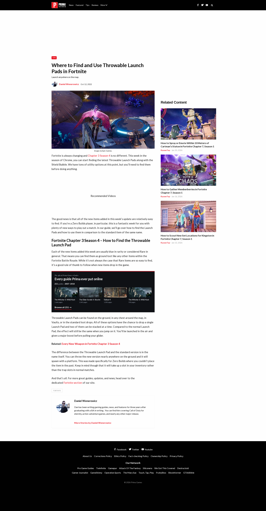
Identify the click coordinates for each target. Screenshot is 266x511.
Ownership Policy (159, 456)
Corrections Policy (103, 456)
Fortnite (57, 390)
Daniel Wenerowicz (69, 84)
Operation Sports (112, 472)
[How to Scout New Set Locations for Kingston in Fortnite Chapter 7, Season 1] (188, 217)
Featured (79, 5)
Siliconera (147, 468)
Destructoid (183, 468)
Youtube (148, 449)
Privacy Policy (176, 456)
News (71, 5)
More (106, 6)
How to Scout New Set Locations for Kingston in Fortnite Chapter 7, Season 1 (187, 237)
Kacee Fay (165, 150)
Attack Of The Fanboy (130, 468)
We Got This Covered (164, 468)
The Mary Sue (129, 472)
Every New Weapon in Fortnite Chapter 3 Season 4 (91, 343)
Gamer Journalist (80, 472)
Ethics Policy (120, 456)
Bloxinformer (174, 472)
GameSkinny (96, 472)
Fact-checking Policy (138, 456)
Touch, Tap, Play (146, 472)
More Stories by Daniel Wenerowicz (92, 422)
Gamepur (112, 468)
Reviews (95, 5)
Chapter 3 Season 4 (99, 155)
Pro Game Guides (85, 468)
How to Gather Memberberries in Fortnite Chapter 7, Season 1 (184, 191)
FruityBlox (161, 472)
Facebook (121, 449)
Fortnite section (72, 382)
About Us (104, 3)
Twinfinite (101, 468)
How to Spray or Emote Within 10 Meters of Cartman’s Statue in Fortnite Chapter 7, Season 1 (187, 145)
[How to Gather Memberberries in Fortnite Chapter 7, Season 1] (188, 171)
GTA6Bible (188, 472)
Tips (87, 5)
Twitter (135, 449)
